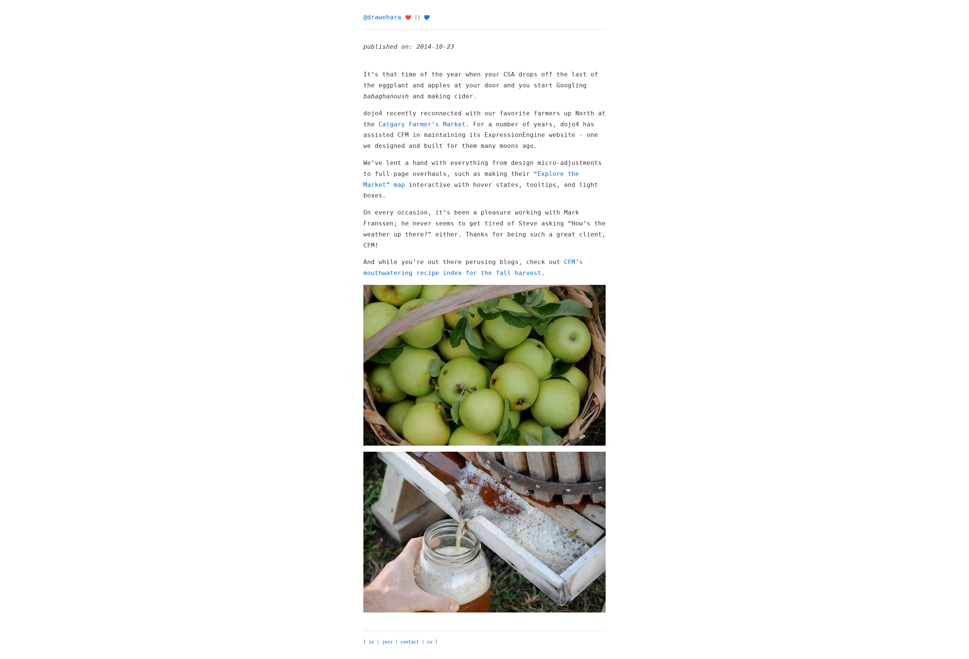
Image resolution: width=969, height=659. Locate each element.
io (371, 642)
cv (429, 642)
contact (409, 642)
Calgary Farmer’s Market (422, 124)
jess (387, 642)
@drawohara (382, 17)
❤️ (408, 17)
